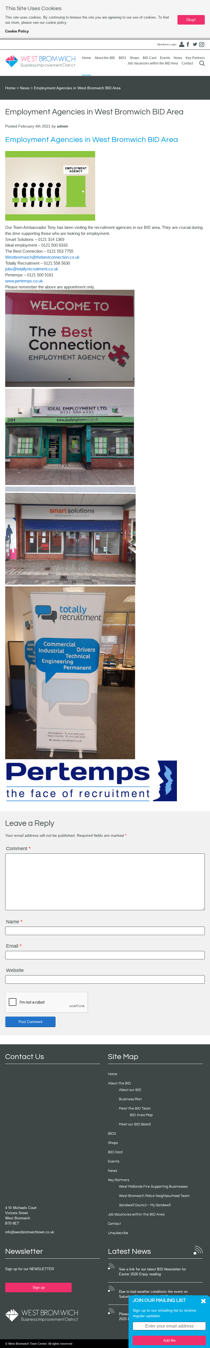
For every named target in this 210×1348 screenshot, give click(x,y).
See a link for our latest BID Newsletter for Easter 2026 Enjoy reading (152, 1271)
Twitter (195, 44)
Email (14, 946)
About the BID (105, 58)
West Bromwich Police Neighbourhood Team (154, 1196)
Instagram (202, 44)
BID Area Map (141, 1115)
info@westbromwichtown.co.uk (29, 1232)
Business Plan (130, 1099)
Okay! (191, 20)
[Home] (40, 61)
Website (15, 970)
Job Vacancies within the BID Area (152, 63)
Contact (187, 63)
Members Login (167, 44)
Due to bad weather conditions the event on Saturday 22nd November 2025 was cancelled (155, 1294)
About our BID (130, 1090)
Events (165, 58)
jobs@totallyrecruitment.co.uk (31, 269)
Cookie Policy (17, 31)
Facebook (188, 44)
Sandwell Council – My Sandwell (145, 1205)
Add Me (169, 1340)
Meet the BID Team (135, 1108)
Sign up (39, 1287)
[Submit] (202, 63)
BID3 (122, 58)
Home (86, 58)
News (178, 58)
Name (14, 921)
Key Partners (195, 58)
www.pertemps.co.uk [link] (24, 281)
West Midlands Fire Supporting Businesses (153, 1187)
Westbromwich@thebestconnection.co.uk (42, 257)
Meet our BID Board (135, 1124)
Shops (134, 58)
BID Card (149, 58)
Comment (18, 848)
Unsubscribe (118, 1233)
